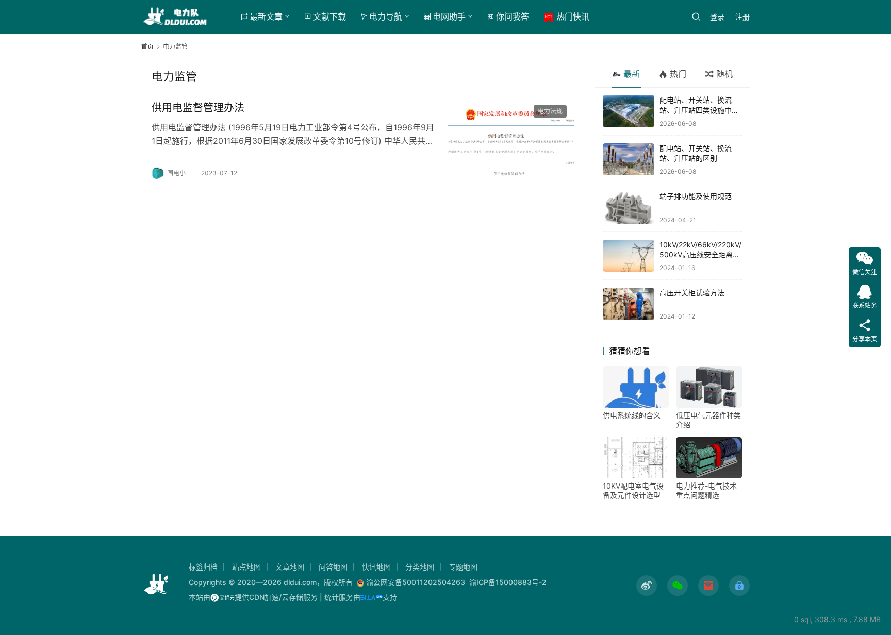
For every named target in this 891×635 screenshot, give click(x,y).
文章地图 (289, 566)
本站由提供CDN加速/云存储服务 (253, 597)
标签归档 (203, 566)
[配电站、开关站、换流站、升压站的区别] (628, 159)
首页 (147, 47)
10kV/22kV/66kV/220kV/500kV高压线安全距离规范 (700, 254)
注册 (742, 16)
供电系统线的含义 (632, 415)
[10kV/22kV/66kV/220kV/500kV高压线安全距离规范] (628, 256)
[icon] (646, 585)
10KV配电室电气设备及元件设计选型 (633, 490)
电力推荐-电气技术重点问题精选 (706, 490)
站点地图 (246, 566)
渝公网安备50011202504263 (415, 582)
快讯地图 (376, 566)
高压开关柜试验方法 (691, 292)
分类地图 (419, 566)
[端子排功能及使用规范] (628, 207)
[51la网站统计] (371, 597)
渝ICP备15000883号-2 (508, 582)
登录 (717, 16)
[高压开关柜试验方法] (628, 304)
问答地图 (333, 566)
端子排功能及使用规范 (695, 196)
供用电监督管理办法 (198, 108)
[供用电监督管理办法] (511, 139)
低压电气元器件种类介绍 (708, 420)
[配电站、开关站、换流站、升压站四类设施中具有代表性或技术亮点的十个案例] (628, 111)
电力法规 (550, 111)
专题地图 (463, 566)
